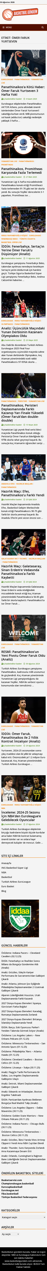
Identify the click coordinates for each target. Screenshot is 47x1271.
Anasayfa (6, 863)
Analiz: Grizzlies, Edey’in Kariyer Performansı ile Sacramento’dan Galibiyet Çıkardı (23, 976)
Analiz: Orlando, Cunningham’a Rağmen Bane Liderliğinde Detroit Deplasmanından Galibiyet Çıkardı (23, 1159)
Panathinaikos (22, 79)
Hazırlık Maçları (24, 484)
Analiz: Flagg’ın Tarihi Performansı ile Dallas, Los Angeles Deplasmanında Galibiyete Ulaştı (20, 1075)
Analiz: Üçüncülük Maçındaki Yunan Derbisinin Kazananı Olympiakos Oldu (23, 332)
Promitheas (7, 164)
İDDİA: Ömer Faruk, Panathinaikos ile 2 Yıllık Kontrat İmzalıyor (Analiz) (20, 737)
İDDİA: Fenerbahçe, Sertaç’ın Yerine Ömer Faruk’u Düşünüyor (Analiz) (22, 250)
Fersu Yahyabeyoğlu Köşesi (14, 235)
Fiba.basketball (9, 1193)
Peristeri (22, 401)
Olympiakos (7, 324)
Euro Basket (7, 886)
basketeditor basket (13, 99)
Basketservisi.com (11, 1180)
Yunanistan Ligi (9, 161)
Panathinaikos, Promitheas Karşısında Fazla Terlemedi (21, 171)
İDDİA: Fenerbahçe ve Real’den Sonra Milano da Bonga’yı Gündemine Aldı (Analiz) (20, 964)
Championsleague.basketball (17, 1183)
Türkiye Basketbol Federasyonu (19, 1197)
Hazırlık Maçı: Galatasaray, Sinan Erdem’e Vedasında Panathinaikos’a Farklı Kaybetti (21, 572)
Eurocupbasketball (11, 1186)
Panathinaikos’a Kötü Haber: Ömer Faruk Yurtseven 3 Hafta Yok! (23, 91)
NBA (3, 808)
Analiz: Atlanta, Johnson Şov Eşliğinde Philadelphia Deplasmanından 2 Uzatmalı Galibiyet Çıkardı (22, 987)
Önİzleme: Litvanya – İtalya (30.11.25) (20, 1067)
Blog (3, 890)
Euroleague (7, 79)
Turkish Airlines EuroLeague (16, 881)
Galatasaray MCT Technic (14, 558)
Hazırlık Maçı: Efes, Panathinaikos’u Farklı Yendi (22, 493)
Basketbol (6, 877)
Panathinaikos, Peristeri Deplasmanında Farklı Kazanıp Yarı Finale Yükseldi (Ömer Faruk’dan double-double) (22, 412)
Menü (8, 27)
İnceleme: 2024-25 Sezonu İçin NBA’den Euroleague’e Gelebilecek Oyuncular (21, 816)
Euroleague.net (10, 1190)
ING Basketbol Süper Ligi (14, 867)
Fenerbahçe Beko (9, 239)
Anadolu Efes (8, 484)
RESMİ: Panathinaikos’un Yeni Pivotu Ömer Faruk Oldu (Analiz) (23, 655)
